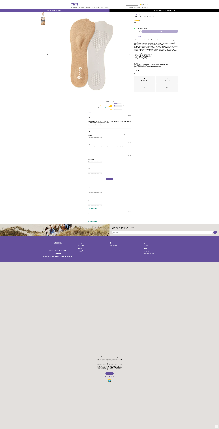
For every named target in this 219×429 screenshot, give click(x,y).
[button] (136, 20)
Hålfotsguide (146, 248)
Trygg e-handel (81, 246)
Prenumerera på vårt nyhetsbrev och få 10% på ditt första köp (164, 10)
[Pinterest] (113, 377)
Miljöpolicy (80, 251)
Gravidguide (146, 245)
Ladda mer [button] (109, 179)
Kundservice (137, 73)
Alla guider (146, 242)
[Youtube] (109, 377)
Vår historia (80, 242)
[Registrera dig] (215, 232)
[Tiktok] (111, 377)
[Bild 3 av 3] (43, 23)
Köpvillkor (111, 243)
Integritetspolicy (81, 248)
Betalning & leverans (113, 245)
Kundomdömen (81, 243)
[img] (90, 115)
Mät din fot (146, 250)
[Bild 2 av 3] (43, 19)
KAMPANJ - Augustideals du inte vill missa (54, 10)
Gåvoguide (146, 246)
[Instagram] (107, 377)
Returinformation (113, 246)
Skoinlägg (135, 14)
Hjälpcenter (112, 242)
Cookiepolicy (80, 250)
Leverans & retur (138, 70)
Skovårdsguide (146, 251)
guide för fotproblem (111, 369)
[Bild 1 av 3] (43, 14)
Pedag (139, 36)
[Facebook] (105, 377)
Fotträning (146, 243)
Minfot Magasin (81, 245)
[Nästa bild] (129, 54)
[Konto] (145, 4)
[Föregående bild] (47, 54)
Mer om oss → (109, 373)
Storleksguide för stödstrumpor (149, 253)
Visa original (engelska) (93, 195)
